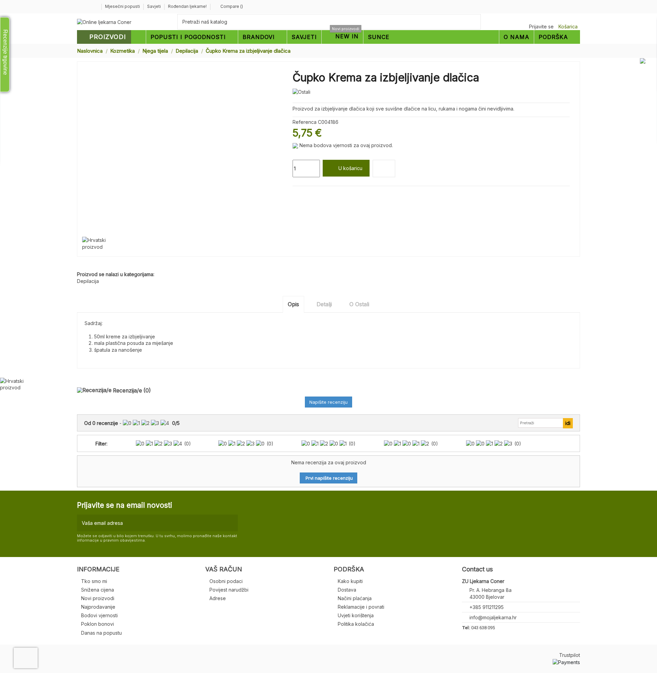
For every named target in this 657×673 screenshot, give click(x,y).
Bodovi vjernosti (99, 615)
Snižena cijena (97, 590)
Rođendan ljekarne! (187, 6)
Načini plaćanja (355, 598)
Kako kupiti (350, 581)
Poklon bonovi (97, 624)
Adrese (217, 598)
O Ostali (359, 304)
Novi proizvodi (97, 598)
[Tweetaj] (304, 194)
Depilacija (88, 281)
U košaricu (350, 168)
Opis (293, 304)
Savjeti (154, 6)
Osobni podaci (226, 581)
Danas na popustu (101, 633)
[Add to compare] (384, 168)
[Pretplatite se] (231, 523)
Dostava (347, 590)
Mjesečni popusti (123, 6)
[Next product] (577, 50)
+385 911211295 (486, 607)
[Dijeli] (296, 194)
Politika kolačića (356, 624)
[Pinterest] (312, 194)
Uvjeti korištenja (356, 615)
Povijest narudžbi (228, 590)
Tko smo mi (94, 581)
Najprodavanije (98, 607)
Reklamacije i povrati (361, 607)
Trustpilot (569, 655)
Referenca (305, 122)
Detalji (324, 304)
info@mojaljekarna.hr (493, 617)
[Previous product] (571, 50)
